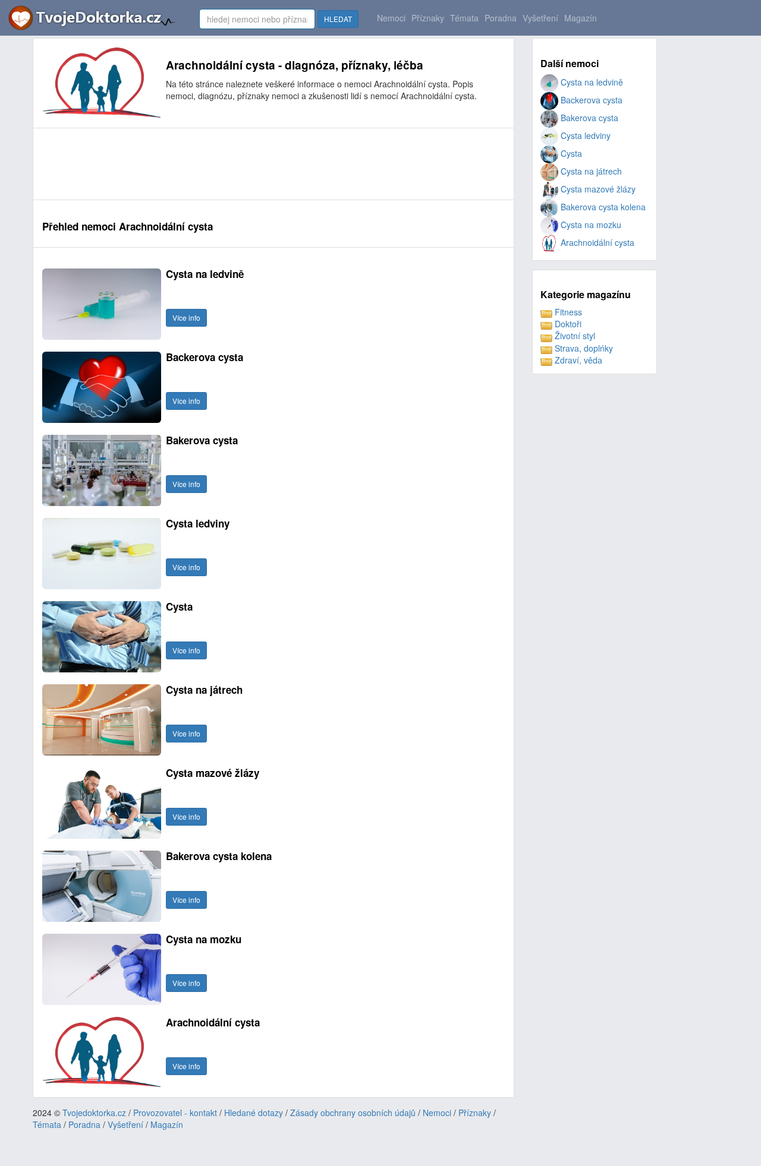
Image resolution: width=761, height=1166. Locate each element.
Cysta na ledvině (590, 82)
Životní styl (573, 336)
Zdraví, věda (577, 360)
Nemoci (391, 18)
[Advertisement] (258, 164)
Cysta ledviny (584, 135)
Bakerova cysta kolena (602, 207)
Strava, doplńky (582, 348)
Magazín (580, 18)
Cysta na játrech (590, 171)
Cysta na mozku (589, 224)
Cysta (570, 153)
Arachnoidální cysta (596, 242)
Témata (464, 18)
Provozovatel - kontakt (175, 1112)
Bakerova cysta (588, 118)
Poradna (501, 18)
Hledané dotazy (253, 1112)
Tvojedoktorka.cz (94, 1112)
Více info (186, 317)
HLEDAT (338, 19)
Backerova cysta (590, 100)
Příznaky (427, 18)
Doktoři (566, 324)
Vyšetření (540, 18)
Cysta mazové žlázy (597, 189)
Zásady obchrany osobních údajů (353, 1112)
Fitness (567, 312)
